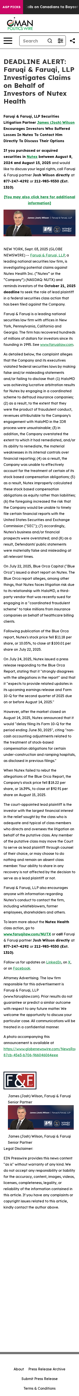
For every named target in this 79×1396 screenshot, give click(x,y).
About (19, 1369)
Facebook (21, 968)
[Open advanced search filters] (60, 41)
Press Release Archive (46, 1369)
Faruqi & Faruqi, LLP (47, 255)
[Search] (50, 41)
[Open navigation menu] (8, 40)
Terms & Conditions (39, 1388)
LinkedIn (53, 962)
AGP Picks (11, 7)
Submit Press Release (40, 1379)
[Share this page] (72, 40)
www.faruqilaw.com (56, 344)
